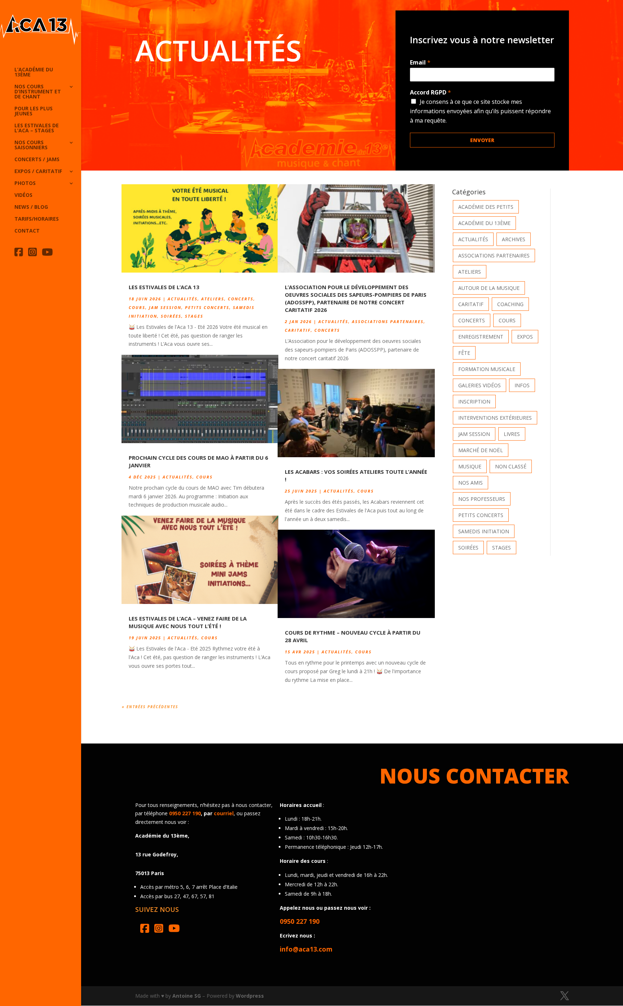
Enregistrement (480, 336)
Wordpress (250, 995)
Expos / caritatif (38, 172)
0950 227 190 (185, 813)
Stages (194, 316)
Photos (25, 183)
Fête (464, 352)
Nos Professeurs (481, 498)
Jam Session (165, 307)
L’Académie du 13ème (33, 72)
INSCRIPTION (474, 401)
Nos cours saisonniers (31, 145)
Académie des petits (485, 206)
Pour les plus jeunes (33, 111)
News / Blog (31, 207)
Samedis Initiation (483, 531)
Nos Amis (470, 482)
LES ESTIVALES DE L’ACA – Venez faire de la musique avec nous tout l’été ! (188, 622)
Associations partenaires (388, 321)
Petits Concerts (207, 307)
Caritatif (298, 330)
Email (420, 62)
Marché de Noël (480, 450)
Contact (27, 231)
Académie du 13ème (484, 223)
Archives (513, 239)
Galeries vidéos (479, 385)
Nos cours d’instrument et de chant (37, 92)
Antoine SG (186, 995)
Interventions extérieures (495, 417)
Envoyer (482, 140)
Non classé (510, 466)
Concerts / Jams (36, 160)
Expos (525, 336)
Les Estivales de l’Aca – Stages (36, 128)
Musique (469, 466)
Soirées (171, 316)
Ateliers (212, 298)
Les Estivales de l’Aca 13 (164, 287)
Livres (512, 434)
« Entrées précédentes (150, 706)
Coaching (510, 304)
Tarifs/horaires (36, 219)
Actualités (183, 298)
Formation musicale (486, 369)
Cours (137, 307)
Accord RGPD (430, 92)
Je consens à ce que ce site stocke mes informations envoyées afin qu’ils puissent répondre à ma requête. (480, 111)
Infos (522, 385)
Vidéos (23, 195)
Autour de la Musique (489, 287)
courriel (224, 813)
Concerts (240, 298)
